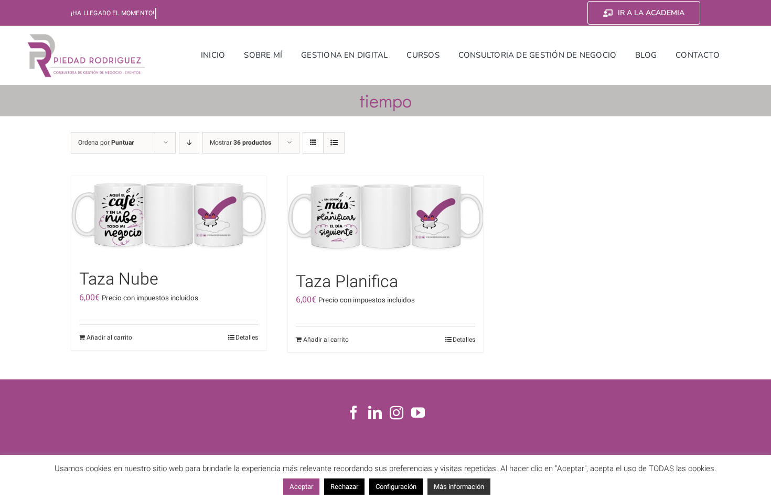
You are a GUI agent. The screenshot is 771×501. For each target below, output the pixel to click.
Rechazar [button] (344, 487)
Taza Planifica (347, 281)
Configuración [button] (396, 487)
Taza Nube (118, 279)
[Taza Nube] (168, 217)
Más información (459, 487)
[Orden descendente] (189, 143)
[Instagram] (396, 412)
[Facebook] (353, 412)
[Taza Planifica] (385, 218)
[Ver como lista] (334, 143)
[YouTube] (418, 412)
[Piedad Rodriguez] (86, 36)
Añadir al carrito (109, 337)
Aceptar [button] (301, 487)
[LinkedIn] (375, 412)
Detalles (246, 337)
